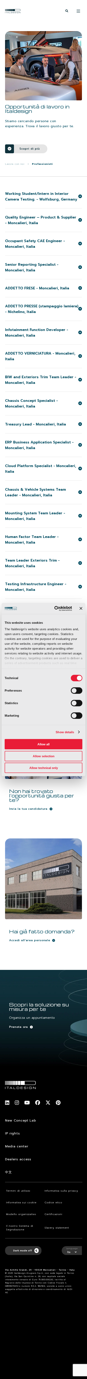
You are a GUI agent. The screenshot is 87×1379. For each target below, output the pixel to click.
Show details (65, 732)
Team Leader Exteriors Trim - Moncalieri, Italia (32, 563)
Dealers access (18, 1159)
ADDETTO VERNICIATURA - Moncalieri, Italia (40, 356)
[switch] (76, 690)
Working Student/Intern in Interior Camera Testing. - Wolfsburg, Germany (41, 196)
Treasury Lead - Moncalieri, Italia (35, 424)
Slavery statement (57, 1228)
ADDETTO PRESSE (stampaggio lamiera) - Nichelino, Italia (41, 309)
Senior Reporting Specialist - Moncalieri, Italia (31, 267)
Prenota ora (18, 1027)
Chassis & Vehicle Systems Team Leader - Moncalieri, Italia (35, 492)
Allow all (43, 744)
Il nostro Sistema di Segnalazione (19, 1227)
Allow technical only (43, 768)
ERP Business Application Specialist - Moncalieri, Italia (39, 445)
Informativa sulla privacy (61, 1191)
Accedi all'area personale (29, 940)
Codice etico (53, 1202)
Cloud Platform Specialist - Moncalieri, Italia (40, 468)
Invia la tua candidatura (28, 809)
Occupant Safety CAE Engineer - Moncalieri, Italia (35, 243)
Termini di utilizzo (18, 1191)
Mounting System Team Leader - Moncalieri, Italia (35, 516)
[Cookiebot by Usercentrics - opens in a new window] (54, 608)
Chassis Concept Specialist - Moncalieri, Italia (31, 403)
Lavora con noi (14, 164)
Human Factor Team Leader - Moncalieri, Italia (32, 539)
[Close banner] (81, 608)
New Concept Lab (20, 1120)
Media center (16, 1146)
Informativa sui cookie (21, 1202)
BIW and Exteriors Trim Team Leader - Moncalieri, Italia (40, 379)
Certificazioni (53, 1214)
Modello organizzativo (21, 1214)
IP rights (12, 1133)
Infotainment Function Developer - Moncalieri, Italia (36, 332)
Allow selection (43, 756)
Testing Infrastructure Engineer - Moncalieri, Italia (35, 586)
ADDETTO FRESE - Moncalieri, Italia (37, 288)
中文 (8, 1172)
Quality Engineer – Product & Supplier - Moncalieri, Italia (40, 220)
